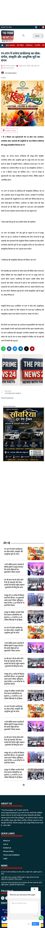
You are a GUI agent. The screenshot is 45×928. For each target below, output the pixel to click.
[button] (3, 348)
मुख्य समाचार (10, 45)
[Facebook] (36, 27)
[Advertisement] (22, 12)
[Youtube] (43, 27)
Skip (28, 924)
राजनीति (37, 45)
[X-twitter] (39, 27)
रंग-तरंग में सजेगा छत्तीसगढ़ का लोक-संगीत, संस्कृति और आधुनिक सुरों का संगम (13, 551)
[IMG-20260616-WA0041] (23, 460)
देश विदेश (20, 45)
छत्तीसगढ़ (29, 45)
